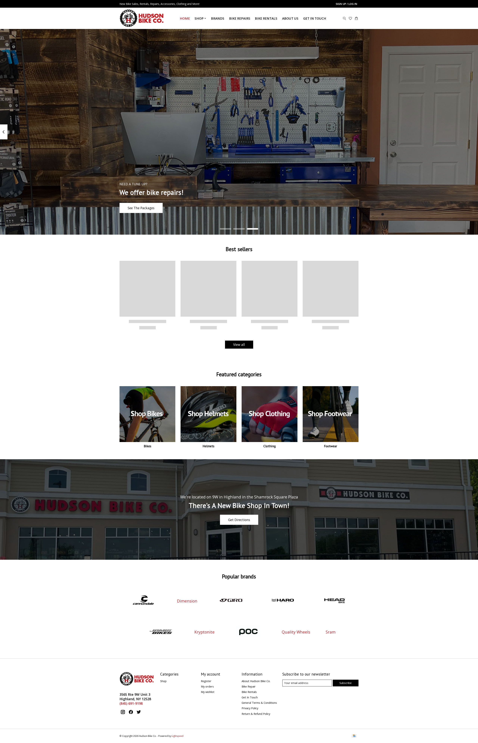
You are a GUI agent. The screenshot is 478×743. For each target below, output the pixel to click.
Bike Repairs (239, 18)
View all (239, 344)
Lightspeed (177, 736)
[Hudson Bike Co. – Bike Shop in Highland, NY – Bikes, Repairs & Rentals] (142, 18)
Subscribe (345, 683)
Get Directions (239, 520)
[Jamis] (160, 632)
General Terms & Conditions (259, 703)
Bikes (147, 446)
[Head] (334, 601)
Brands (217, 18)
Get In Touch (314, 18)
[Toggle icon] (344, 18)
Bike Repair (249, 686)
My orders (207, 686)
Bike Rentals (266, 18)
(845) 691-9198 (131, 703)
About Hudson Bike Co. (256, 681)
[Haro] (283, 601)
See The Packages (141, 208)
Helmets (208, 446)
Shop (163, 681)
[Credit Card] (354, 736)
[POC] (248, 632)
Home (185, 18)
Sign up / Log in (346, 4)
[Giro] (231, 601)
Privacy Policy (250, 708)
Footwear (330, 446)
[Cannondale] (143, 601)
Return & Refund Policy (256, 714)
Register (206, 681)
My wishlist (207, 692)
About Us (290, 18)
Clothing (269, 446)
